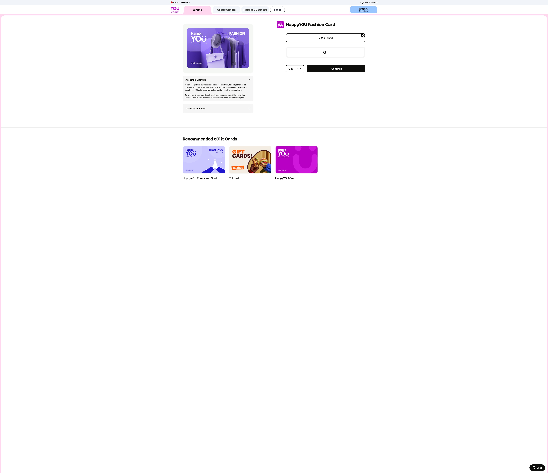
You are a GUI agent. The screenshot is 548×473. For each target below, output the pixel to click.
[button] (218, 80)
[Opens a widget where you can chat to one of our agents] (537, 468)
